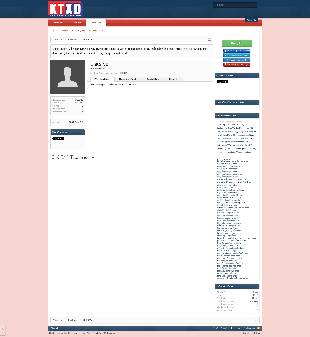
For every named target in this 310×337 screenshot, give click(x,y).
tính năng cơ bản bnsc (227, 261)
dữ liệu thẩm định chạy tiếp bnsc (231, 203)
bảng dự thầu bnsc (240, 161)
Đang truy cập (78, 31)
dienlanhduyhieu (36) (226, 128)
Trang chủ (58, 23)
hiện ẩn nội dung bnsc (226, 218)
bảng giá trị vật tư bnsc (227, 164)
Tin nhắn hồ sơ (102, 79)
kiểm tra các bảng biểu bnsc (229, 225)
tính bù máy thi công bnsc (228, 251)
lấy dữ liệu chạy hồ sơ (226, 235)
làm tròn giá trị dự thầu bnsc (229, 230)
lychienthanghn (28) (239, 142)
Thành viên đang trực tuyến (62, 155)
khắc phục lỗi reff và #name (229, 223)
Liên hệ (215, 328)
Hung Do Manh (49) (247, 131)
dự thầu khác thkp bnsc (227, 205)
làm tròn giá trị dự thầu (227, 228)
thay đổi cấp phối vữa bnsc (229, 243)
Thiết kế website (94, 333)
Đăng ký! (237, 43)
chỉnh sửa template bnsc (228, 185)
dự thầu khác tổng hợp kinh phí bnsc (233, 208)
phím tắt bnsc (223, 240)
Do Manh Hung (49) (244, 128)
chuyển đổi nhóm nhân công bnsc (234, 182)
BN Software (110, 333)
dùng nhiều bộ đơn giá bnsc (229, 198)
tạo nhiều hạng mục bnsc (228, 271)
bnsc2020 (223, 160)
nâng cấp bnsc (249, 238)
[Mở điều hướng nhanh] (209, 39)
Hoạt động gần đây (96, 31)
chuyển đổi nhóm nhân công (231, 179)
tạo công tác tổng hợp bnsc (229, 266)
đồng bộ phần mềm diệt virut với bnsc (233, 278)
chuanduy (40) (223, 124)
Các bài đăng (153, 79)
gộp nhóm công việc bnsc (228, 215)
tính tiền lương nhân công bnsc (230, 263)
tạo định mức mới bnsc (227, 273)
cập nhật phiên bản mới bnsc (229, 195)
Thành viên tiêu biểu (60, 31)
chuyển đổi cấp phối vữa (228, 171)
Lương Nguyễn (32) (243, 138)
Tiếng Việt (55, 328)
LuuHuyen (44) (223, 142)
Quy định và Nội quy (252, 333)
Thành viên (95, 23)
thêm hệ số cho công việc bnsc (231, 248)
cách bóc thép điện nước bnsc (230, 190)
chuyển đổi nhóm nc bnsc (228, 176)
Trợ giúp (224, 328)
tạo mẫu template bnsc (227, 268)
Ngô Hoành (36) (224, 145)
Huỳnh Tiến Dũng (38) (226, 135)
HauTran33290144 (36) (227, 131)
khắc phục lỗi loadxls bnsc (228, 220)
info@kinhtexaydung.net (74, 333)
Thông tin (173, 79)
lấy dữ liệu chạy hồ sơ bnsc (229, 238)
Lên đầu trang (249, 328)
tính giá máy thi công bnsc (228, 256)
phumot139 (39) (249, 148)
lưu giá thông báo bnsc (227, 233)
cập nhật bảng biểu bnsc (228, 193)
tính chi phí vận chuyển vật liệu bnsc (233, 253)
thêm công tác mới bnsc (227, 245)
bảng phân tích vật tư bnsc (229, 166)
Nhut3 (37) (221, 148)
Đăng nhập (251, 20)
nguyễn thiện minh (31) (242, 145)
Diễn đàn (77, 23)
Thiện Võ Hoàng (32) (226, 152)
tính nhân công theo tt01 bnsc (230, 258)
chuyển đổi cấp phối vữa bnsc (230, 174)
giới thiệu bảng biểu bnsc (228, 213)
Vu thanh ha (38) (243, 152)
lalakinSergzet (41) (225, 138)
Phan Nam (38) (234, 148)
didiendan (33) (237, 124)
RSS (258, 328)
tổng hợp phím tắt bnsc (227, 276)
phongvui (254, 301)
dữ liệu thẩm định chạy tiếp (228, 200)
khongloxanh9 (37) (246, 135)
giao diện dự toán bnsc (227, 210)
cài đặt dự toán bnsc (226, 188)
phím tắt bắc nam (238, 240)
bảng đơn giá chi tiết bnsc (228, 169)
